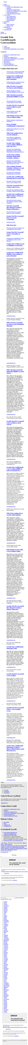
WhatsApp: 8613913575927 (10, 835)
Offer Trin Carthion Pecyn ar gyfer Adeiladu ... (15, 133)
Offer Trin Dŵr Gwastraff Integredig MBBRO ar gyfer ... (15, 96)
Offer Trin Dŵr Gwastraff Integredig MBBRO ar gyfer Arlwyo (15, 371)
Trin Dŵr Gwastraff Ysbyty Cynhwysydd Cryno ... (15, 186)
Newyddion (6, 21)
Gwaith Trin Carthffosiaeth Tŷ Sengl (18, 848)
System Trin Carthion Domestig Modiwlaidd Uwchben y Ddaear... (13, 156)
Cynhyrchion (7, 5)
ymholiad (9, 316)
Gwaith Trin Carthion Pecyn (13, 9)
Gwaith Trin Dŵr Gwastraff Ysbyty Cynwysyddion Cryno (15, 709)
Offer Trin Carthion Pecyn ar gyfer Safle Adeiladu (15, 514)
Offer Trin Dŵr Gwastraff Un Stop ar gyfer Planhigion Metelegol (15, 324)
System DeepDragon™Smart (13, 13)
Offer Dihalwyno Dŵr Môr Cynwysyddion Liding (15, 116)
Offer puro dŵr (7, 62)
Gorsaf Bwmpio (10, 20)
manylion (13, 316)
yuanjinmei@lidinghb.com (10, 833)
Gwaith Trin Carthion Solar (7, 845)
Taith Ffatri (9, 28)
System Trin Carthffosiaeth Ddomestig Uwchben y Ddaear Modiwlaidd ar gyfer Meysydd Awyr (15, 748)
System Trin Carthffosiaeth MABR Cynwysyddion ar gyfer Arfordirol (15, 77)
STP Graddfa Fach (11, 16)
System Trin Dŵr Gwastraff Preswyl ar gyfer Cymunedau (15, 217)
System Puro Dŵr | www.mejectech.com (13, 840)
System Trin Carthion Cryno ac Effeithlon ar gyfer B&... (15, 244)
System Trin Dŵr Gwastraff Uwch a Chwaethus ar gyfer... (15, 233)
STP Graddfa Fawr (11, 19)
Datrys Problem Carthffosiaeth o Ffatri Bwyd (15, 125)
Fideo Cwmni (10, 25)
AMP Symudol (8, 844)
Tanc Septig (6, 61)
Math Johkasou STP (11, 17)
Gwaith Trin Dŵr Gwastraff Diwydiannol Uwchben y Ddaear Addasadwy (15, 607)
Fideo (5, 23)
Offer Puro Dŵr (11, 225)
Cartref (5, 4)
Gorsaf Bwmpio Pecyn (12, 12)
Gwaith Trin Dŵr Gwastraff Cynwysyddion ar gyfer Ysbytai (15, 106)
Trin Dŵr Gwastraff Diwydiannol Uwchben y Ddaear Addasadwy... (14, 207)
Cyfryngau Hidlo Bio (9, 64)
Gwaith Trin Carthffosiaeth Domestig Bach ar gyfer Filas (15, 177)
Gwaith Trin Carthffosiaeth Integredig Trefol (15, 647)
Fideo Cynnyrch (10, 24)
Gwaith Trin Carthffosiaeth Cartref (15, 7)
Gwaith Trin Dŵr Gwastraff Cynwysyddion (15, 674)
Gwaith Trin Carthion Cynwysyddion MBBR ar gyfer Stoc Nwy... (14, 144)
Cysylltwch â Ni (7, 29)
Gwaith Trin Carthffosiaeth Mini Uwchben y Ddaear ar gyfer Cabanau (15, 195)
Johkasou (9, 8)
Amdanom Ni (7, 27)
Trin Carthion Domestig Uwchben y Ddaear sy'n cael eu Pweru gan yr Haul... (15, 168)
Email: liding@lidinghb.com (10, 832)
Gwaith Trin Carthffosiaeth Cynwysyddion (17, 11)
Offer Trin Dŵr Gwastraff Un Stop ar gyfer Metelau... (15, 87)
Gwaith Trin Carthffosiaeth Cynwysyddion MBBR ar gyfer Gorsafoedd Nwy (15, 468)
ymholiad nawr (4, 803)
